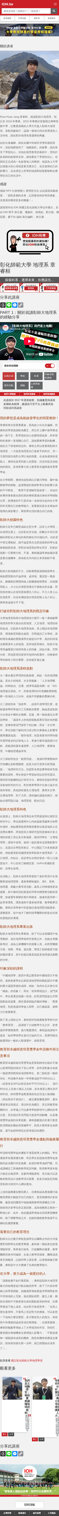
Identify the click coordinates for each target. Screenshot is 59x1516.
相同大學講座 (10, 394)
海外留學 (37, 1513)
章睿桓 (27, 1429)
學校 (22, 376)
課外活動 (8, 385)
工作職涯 (52, 1513)
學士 (5, 1434)
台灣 (11, 1434)
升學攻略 (22, 18)
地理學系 (27, 1425)
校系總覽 (7, 18)
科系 (36, 376)
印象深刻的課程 (49, 376)
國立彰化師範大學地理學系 (27, 1360)
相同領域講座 (49, 394)
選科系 (37, 18)
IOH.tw (7, 4)
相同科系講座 (29, 394)
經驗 (22, 385)
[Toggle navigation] (55, 4)
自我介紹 (8, 376)
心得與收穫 (35, 385)
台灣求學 (7, 1513)
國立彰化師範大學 (27, 1419)
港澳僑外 (52, 18)
